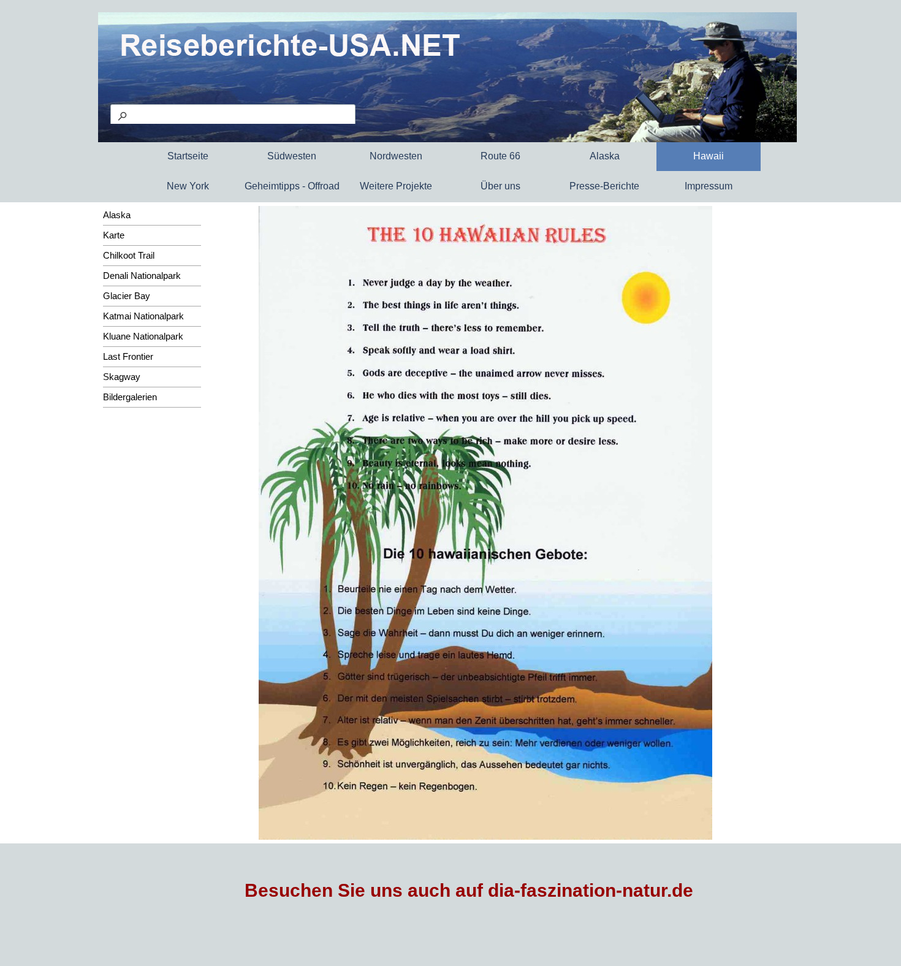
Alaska (117, 215)
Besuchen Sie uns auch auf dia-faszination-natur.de (469, 890)
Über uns (500, 186)
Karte (113, 235)
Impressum (708, 186)
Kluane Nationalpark (143, 336)
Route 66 (500, 156)
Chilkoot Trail (128, 256)
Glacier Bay (126, 296)
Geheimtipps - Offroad (292, 186)
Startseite (187, 156)
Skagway (121, 377)
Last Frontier (128, 357)
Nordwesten (396, 156)
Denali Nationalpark (142, 276)
